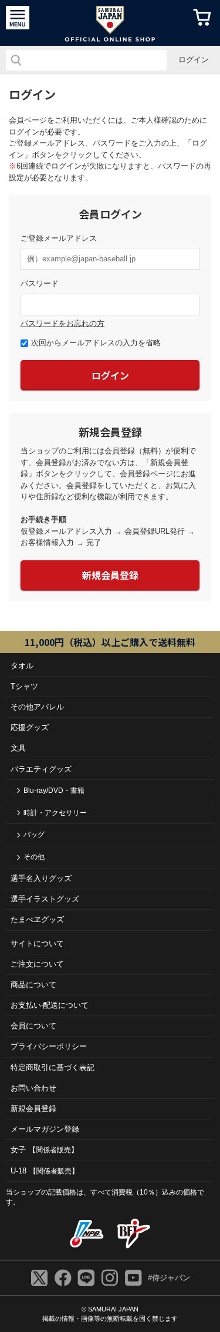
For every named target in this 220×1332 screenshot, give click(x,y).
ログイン (193, 59)
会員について (33, 1025)
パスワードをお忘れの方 (62, 323)
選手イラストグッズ (45, 898)
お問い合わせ (33, 1088)
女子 (44, 1149)
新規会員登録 (110, 575)
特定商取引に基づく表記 (52, 1067)
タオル (22, 665)
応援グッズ (30, 727)
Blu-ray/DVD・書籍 (53, 790)
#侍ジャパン (169, 1277)
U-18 (45, 1170)
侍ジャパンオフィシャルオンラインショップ (110, 23)
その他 (34, 857)
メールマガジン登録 (45, 1129)
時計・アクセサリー (55, 813)
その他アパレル (37, 706)
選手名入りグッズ (41, 878)
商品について (33, 984)
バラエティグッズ (41, 769)
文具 (18, 748)
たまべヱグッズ (37, 919)
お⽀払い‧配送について (50, 1005)
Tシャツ (24, 686)
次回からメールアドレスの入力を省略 (96, 342)
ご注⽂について (37, 964)
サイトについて (37, 943)
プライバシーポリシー (49, 1046)
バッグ (34, 834)
